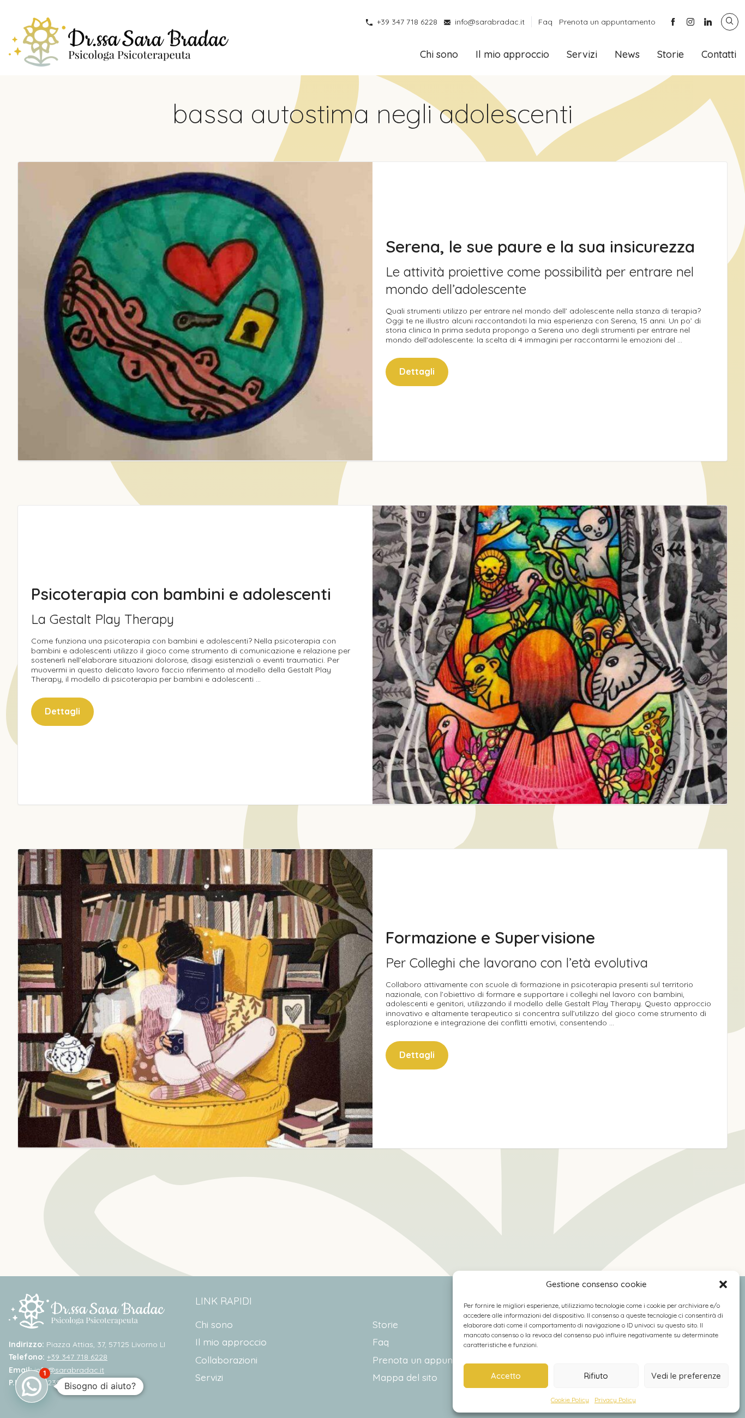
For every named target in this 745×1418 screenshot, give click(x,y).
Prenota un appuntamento (607, 22)
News (627, 54)
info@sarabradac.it (490, 22)
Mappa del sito (404, 1377)
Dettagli (417, 371)
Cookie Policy (570, 1400)
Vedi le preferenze (686, 1376)
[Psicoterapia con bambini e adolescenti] (549, 655)
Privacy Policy (615, 1400)
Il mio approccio (512, 54)
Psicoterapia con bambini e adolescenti (181, 594)
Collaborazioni (226, 1360)
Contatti (718, 54)
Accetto (506, 1376)
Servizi (582, 54)
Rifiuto (596, 1376)
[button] (723, 1284)
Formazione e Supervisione (490, 937)
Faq (545, 22)
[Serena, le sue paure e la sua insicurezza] (195, 311)
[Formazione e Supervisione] (195, 998)
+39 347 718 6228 (407, 22)
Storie (670, 54)
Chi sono (439, 54)
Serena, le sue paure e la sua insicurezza (540, 246)
